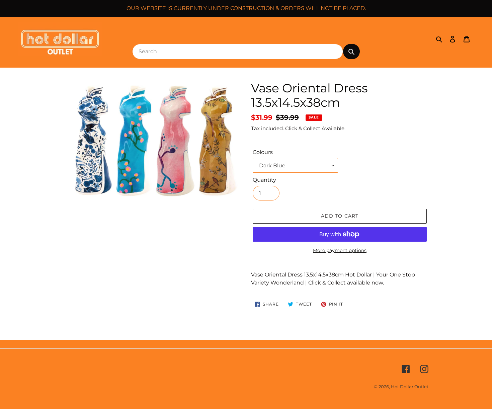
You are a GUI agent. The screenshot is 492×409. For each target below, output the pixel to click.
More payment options (339, 250)
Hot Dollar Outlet (409, 386)
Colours (263, 152)
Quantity (264, 180)
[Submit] (351, 51)
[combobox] (237, 51)
